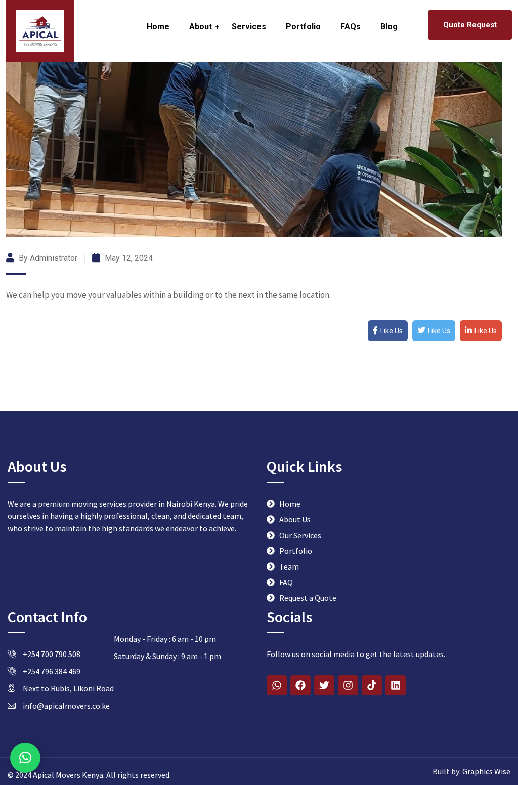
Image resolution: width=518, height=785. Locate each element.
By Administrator (47, 258)
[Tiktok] (372, 685)
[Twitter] (324, 685)
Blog (389, 26)
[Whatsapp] (277, 685)
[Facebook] (300, 685)
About (200, 26)
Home (158, 26)
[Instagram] (348, 685)
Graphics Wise (485, 771)
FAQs (350, 26)
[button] (25, 758)
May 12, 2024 (128, 258)
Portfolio (303, 26)
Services (249, 26)
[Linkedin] (395, 685)
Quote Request (470, 24)
